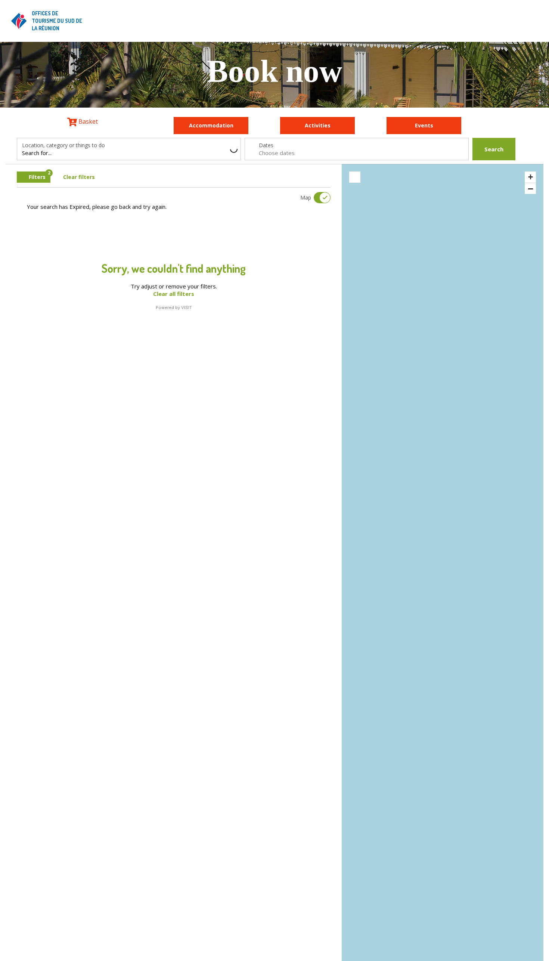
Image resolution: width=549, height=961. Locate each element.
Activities (318, 125)
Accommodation (211, 125)
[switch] (317, 197)
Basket (87, 121)
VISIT (186, 307)
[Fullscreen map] (354, 177)
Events (424, 125)
